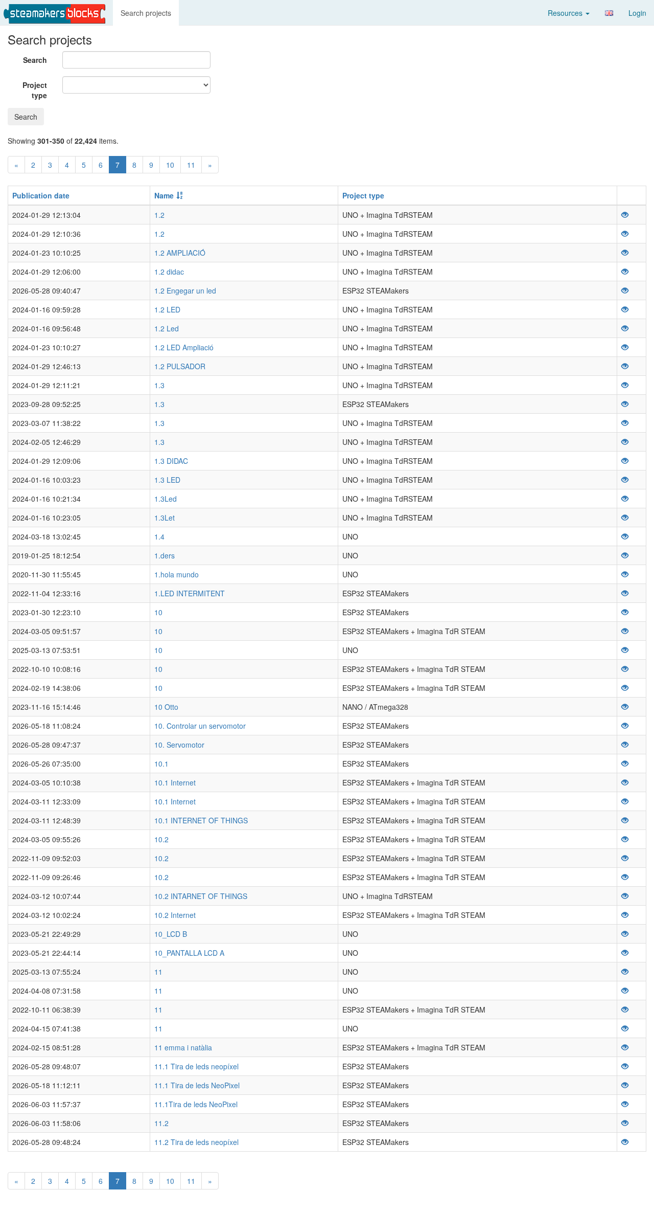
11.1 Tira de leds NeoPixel (197, 1085)
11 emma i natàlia (183, 1047)
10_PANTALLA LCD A (189, 953)
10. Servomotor (179, 744)
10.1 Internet (175, 782)
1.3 (159, 385)
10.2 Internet (175, 915)
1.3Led (165, 498)
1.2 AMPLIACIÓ (179, 253)
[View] (624, 215)
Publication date (40, 195)
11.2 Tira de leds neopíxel (196, 1142)
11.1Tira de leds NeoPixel (196, 1104)
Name (164, 195)
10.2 (161, 839)
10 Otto (166, 707)
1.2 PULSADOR (179, 366)
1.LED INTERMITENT (189, 593)
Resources (566, 13)
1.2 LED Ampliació (184, 347)
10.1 (161, 763)
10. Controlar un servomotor (200, 726)
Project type (34, 90)
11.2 (161, 1123)
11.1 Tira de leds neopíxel (196, 1066)
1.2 (159, 215)
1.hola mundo (176, 574)
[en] (609, 13)
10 (170, 165)
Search (35, 60)
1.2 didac (169, 271)
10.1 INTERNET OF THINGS (201, 820)
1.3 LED (167, 480)
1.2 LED (167, 309)
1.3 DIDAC (171, 461)
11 (191, 165)
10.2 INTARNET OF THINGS (200, 896)
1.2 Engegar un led (185, 290)
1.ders (164, 555)
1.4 (159, 536)
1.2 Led (166, 328)
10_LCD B (170, 934)
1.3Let (164, 517)
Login (637, 13)
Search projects (146, 13)
